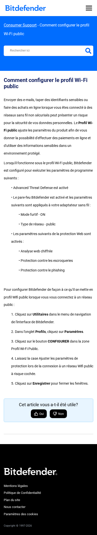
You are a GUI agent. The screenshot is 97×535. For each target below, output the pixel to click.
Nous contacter (14, 507)
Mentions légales (16, 486)
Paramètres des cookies (21, 514)
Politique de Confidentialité (22, 493)
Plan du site (12, 500)
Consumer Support (20, 25)
